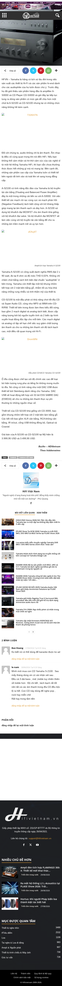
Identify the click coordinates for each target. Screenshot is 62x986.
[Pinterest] (41, 70)
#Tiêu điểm (7, 933)
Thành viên (25, 973)
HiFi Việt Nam (31, 491)
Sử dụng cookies (41, 977)
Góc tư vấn (7, 957)
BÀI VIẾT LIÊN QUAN (25, 512)
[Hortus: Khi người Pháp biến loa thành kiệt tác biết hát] (10, 903)
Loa (3, 938)
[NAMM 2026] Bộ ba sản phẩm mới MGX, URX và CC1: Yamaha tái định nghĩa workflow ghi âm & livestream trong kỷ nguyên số (37, 567)
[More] (56, 70)
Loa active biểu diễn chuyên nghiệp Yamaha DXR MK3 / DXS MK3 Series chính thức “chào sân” (37, 543)
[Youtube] (38, 845)
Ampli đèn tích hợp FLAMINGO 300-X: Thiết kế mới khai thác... (40, 869)
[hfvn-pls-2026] (31, 6)
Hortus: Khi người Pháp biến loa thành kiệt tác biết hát (39, 900)
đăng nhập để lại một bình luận (26, 659)
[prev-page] (29, 632)
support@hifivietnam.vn (40, 838)
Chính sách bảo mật (22, 977)
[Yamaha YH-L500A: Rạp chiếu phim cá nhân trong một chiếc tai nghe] (8, 612)
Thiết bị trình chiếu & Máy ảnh (16, 952)
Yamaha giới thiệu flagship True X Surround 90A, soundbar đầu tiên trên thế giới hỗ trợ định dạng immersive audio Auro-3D (37, 600)
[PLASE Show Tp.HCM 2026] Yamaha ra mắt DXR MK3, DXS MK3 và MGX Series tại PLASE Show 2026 (37, 532)
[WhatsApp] (48, 70)
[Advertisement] (31, 769)
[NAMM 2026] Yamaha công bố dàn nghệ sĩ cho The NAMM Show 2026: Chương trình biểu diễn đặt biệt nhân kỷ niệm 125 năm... (38, 578)
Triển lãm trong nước (29, 874)
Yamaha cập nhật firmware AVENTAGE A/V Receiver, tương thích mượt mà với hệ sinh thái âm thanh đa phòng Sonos (38, 622)
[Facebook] (25, 70)
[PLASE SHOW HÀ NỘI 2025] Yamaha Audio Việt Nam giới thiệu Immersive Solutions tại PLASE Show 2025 (36, 589)
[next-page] (33, 632)
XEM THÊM (42, 512)
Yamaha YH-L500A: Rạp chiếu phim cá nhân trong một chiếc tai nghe (37, 610)
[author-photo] (31, 480)
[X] (33, 70)
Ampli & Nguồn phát (29, 47)
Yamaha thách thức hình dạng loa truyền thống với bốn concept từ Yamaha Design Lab (38, 554)
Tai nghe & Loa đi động (13, 942)
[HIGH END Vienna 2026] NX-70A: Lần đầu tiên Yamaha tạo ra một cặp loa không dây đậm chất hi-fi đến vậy (38, 522)
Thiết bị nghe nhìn (10, 47)
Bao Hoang (17, 647)
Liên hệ (14, 973)
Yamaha (13, 457)
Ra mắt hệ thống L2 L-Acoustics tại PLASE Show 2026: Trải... (40, 885)
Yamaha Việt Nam (26, 457)
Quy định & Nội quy (42, 973)
